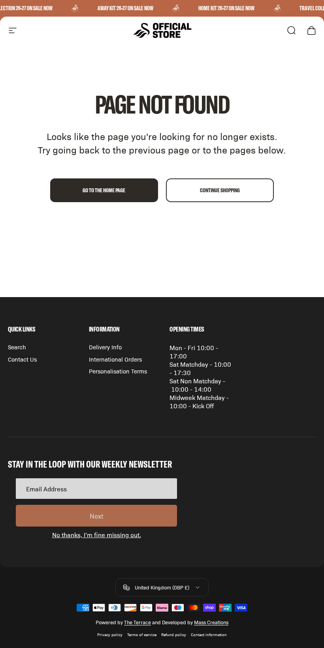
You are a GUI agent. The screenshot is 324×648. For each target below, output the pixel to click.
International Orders (115, 359)
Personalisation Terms (118, 371)
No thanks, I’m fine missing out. (96, 535)
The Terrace (137, 622)
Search (17, 347)
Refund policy (173, 634)
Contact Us (22, 359)
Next (97, 516)
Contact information (209, 634)
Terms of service (141, 634)
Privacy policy (109, 634)
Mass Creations (211, 622)
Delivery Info (105, 347)
